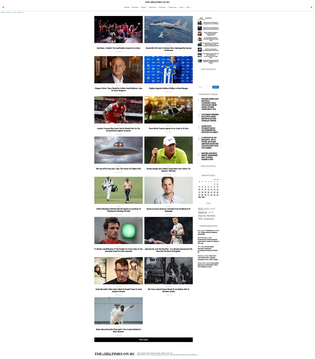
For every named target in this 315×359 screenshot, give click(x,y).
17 (199, 192)
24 (199, 195)
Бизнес (143, 7)
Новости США (210, 212)
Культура (162, 7)
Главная (126, 7)
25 (202, 195)
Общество (152, 7)
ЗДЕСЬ (177, 354)
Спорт (181, 7)
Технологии (172, 7)
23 (217, 192)
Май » (203, 197)
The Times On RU (7, 12)
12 (205, 190)
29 (214, 195)
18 (202, 192)
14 (211, 190)
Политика (134, 7)
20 (208, 192)
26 (205, 195)
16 (217, 190)
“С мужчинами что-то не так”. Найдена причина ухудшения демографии (208, 232)
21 (211, 192)
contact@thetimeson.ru (193, 354)
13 (208, 190)
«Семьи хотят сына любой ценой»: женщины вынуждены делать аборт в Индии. (208, 257)
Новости (202, 212)
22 (214, 192)
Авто (188, 7)
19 (205, 192)
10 (199, 190)
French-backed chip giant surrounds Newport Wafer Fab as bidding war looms (208, 265)
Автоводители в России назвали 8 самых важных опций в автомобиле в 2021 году (208, 241)
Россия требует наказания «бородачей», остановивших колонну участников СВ (207, 249)
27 (208, 195)
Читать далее (143, 340)
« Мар (199, 197)
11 (202, 190)
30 (217, 195)
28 (211, 195)
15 (214, 190)
